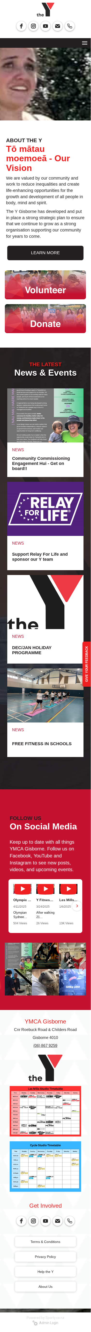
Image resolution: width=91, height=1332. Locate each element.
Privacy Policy (45, 1257)
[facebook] (21, 26)
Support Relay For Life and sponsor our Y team (40, 557)
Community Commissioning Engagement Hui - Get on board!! (41, 463)
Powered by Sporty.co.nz (45, 1318)
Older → (45, 766)
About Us (45, 1287)
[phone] (70, 26)
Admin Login (48, 1323)
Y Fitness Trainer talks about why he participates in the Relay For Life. (45, 900)
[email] (57, 26)
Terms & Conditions (45, 1242)
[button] (14, 906)
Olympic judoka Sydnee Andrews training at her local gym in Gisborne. (22, 900)
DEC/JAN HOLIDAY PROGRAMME (32, 650)
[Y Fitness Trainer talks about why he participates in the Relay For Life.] (45, 889)
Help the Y (45, 1272)
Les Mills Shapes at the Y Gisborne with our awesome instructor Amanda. (68, 900)
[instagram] (33, 26)
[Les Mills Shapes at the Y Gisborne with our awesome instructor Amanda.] (68, 889)
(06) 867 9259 (45, 1046)
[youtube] (45, 26)
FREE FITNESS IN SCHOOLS (42, 743)
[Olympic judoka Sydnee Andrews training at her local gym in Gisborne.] (22, 889)
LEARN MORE (45, 252)
